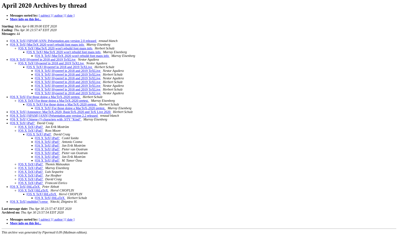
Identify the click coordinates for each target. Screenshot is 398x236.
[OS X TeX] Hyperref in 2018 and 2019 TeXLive (43, 59)
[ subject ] (45, 15)
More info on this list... (25, 19)
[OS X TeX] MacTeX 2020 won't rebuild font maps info (47, 44)
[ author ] (58, 15)
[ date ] (69, 15)
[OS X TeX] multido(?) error (29, 201)
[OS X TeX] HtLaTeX (25, 186)
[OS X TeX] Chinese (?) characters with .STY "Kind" (46, 119)
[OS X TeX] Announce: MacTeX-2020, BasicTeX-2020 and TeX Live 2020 (60, 112)
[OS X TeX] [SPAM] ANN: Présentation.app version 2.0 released (53, 41)
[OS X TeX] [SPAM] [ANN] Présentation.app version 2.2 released (54, 115)
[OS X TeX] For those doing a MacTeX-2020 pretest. (45, 97)
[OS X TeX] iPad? (22, 123)
